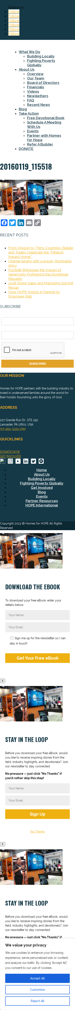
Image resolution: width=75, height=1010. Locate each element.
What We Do (29, 52)
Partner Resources (42, 501)
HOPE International (41, 505)
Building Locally (41, 56)
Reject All (37, 1001)
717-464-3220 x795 (13, 429)
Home (41, 470)
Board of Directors (43, 83)
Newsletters (37, 96)
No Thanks (37, 831)
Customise (37, 989)
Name (5, 315)
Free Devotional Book (45, 118)
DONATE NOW (10, 451)
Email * (6, 329)
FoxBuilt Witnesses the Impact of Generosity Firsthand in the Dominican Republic (38, 274)
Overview (35, 74)
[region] (37, 974)
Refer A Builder (40, 144)
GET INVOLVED (10, 456)
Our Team (35, 78)
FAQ (30, 100)
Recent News (38, 105)
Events (33, 131)
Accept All (37, 978)
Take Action (29, 113)
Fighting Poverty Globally (41, 63)
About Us (26, 69)
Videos (33, 91)
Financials (35, 87)
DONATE (26, 149)
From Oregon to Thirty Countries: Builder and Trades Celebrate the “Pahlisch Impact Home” (41, 252)
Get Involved (42, 487)
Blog (23, 109)
